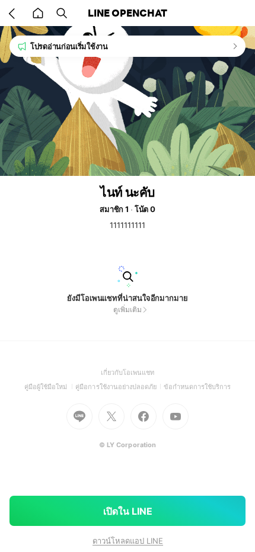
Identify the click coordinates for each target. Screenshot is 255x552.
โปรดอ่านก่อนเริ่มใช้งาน (69, 46)
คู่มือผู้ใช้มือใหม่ (50, 387)
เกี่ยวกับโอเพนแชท (128, 372)
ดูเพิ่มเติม (127, 309)
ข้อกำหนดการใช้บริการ (197, 387)
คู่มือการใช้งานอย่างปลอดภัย (119, 387)
